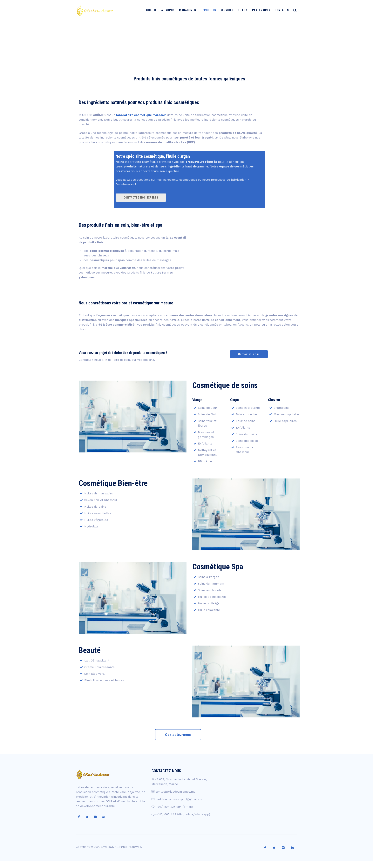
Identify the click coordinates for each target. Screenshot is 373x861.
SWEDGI (107, 847)
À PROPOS (168, 10)
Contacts (282, 10)
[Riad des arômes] (94, 10)
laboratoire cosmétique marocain (141, 115)
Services (226, 10)
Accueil (151, 10)
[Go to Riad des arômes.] (270, 39)
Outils (243, 10)
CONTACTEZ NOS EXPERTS (141, 197)
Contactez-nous (249, 354)
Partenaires (261, 10)
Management (188, 10)
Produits (209, 10)
